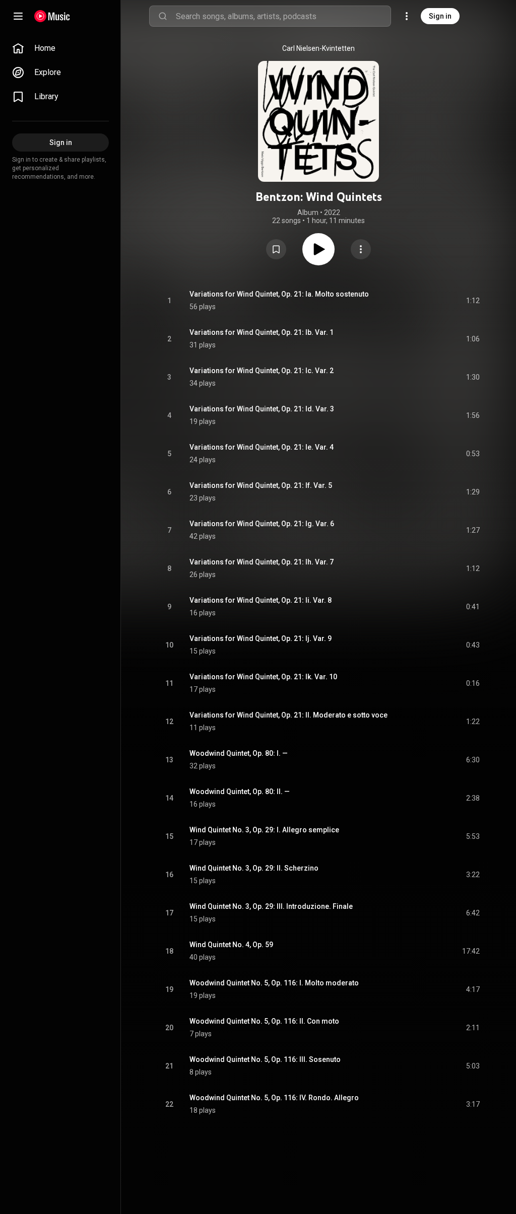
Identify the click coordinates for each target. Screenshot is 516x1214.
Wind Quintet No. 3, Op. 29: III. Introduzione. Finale (271, 906)
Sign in (440, 16)
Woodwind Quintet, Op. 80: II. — (239, 792)
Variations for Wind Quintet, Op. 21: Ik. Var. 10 (263, 677)
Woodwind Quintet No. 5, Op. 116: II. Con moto (264, 1021)
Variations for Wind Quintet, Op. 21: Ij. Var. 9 (260, 638)
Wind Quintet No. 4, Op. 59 (231, 945)
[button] (276, 249)
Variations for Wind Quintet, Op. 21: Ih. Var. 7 (261, 562)
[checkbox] (473, 301)
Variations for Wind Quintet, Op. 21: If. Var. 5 (260, 485)
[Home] (52, 16)
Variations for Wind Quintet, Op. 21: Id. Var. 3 (261, 409)
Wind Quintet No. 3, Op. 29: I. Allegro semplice (264, 830)
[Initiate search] (163, 16)
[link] (60, 48)
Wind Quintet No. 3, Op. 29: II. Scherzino (253, 868)
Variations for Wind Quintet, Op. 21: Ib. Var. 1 (261, 332)
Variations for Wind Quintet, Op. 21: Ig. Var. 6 (261, 524)
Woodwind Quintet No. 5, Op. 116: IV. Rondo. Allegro (274, 1098)
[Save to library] (276, 249)
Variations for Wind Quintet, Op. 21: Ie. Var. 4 (261, 447)
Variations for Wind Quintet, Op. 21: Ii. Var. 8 (260, 600)
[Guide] (18, 16)
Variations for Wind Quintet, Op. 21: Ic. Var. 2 (261, 371)
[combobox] (283, 16)
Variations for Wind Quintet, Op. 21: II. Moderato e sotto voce (288, 715)
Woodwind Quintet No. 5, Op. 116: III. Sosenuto (265, 1059)
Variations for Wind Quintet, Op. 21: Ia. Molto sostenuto (279, 294)
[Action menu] (361, 249)
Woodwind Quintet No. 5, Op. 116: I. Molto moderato (274, 983)
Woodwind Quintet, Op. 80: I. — (238, 753)
